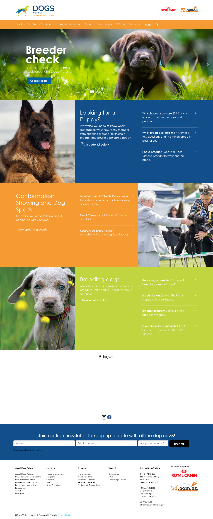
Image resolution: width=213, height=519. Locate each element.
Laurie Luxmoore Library (26, 482)
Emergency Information (25, 485)
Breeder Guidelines (86, 479)
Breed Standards (85, 477)
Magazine (50, 477)
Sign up (179, 443)
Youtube (19, 491)
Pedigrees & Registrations (89, 485)
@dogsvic (106, 357)
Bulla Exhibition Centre (25, 479)
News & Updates (53, 485)
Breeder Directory (97, 144)
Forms (148, 24)
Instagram (19, 493)
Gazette (50, 479)
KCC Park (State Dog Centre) (28, 477)
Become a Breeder (86, 482)
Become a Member (55, 474)
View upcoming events (32, 229)
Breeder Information (94, 300)
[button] (157, 24)
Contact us (114, 474)
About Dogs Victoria (24, 474)
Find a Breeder (84, 474)
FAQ (111, 477)
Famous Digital (64, 515)
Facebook (20, 488)
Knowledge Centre (117, 479)
